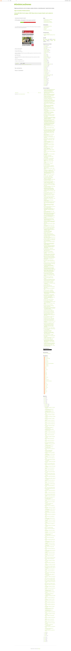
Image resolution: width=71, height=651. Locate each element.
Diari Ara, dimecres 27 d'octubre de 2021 (49, 524)
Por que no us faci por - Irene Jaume (49, 165)
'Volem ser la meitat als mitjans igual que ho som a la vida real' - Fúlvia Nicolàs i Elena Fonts (49, 222)
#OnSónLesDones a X (47, 20)
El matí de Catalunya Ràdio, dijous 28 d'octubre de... (50, 489)
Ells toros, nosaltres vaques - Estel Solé (49, 227)
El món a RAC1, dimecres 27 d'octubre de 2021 (50, 520)
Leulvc (46, 368)
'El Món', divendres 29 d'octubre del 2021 (49, 458)
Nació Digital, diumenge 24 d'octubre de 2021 (50, 586)
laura (45, 392)
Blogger (39, 648)
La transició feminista (47, 164)
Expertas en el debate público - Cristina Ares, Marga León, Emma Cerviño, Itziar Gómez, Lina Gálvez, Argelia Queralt (49, 131)
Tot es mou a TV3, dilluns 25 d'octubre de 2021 (50, 564)
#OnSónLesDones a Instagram (48, 19)
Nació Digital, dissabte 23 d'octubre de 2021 (49, 606)
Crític (44, 53)
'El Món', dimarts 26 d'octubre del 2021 (49, 547)
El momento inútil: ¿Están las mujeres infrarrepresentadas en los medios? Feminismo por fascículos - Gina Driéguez (49, 268)
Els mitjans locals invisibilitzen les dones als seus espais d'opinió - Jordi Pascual (49, 280)
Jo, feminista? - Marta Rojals (47, 155)
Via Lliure (45, 83)
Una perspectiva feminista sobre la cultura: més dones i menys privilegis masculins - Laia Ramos (49, 219)
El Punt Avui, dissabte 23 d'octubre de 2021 (50, 617)
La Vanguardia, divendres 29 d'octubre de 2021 (50, 466)
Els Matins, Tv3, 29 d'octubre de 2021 (50, 463)
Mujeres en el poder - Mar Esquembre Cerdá (49, 174)
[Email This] (20, 63)
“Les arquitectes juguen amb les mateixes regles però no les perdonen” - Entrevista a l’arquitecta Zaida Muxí (49, 118)
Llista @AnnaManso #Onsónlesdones (49, 319)
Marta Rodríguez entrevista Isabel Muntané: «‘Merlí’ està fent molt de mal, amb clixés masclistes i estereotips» (49, 271)
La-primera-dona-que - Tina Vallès (48, 334)
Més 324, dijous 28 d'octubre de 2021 (50, 473)
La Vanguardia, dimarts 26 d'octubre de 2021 (50, 543)
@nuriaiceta (46, 357)
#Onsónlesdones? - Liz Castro (48, 317)
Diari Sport (45, 55)
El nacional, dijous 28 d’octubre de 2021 (49, 470)
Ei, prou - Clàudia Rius (47, 284)
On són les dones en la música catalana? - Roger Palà (49, 185)
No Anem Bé (46, 39)
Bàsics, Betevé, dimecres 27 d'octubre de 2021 (50, 507)
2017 (45, 640)
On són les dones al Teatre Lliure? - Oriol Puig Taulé (49, 198)
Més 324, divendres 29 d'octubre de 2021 (50, 449)
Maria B (46, 374)
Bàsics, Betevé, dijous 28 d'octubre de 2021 (50, 477)
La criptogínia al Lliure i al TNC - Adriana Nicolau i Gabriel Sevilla (49, 345)
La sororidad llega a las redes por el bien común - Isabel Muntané (49, 302)
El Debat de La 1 (46, 58)
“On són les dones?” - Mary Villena (48, 338)
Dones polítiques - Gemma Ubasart (49, 158)
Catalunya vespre (46, 52)
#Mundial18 (45, 45)
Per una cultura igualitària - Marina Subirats (48, 278)
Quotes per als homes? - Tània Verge (49, 310)
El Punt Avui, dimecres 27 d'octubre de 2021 (50, 513)
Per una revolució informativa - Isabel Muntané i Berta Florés (49, 211)
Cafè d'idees (45, 49)
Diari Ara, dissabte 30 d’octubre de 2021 (49, 440)
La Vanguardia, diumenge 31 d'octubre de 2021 (50, 417)
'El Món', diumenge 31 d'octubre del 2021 (49, 413)
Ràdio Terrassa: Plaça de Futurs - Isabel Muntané (49, 275)
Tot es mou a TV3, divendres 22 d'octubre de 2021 (49, 628)
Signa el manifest (46, 27)
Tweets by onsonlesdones (46, 353)
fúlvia (45, 389)
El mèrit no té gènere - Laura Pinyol (48, 281)
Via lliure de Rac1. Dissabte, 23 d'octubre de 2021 (49, 610)
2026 (45, 397)
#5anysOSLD (23, 64)
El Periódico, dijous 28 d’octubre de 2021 (49, 486)
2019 (45, 638)
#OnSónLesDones (22, 4)
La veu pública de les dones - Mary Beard (49, 129)
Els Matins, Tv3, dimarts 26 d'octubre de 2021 (50, 552)
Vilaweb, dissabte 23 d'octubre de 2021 (49, 619)
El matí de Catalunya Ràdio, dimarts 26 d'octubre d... (50, 550)
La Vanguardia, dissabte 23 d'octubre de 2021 (50, 614)
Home (28, 92)
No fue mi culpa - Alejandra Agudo (48, 175)
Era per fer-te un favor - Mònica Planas (49, 226)
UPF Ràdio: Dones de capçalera (48, 309)
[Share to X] (22, 63)
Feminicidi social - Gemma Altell (48, 99)
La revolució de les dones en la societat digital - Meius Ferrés (49, 250)
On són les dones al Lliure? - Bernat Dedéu (49, 195)
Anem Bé (52, 40)
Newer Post (16, 92)
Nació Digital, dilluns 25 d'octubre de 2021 (50, 563)
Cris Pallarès (46, 364)
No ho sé (45, 79)
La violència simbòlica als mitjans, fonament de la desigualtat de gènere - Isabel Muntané (49, 266)
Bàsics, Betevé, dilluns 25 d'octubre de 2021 (50, 585)
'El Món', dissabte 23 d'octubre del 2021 (49, 616)
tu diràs (45, 85)
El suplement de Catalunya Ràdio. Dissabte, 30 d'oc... (49, 429)
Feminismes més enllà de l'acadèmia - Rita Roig (49, 145)
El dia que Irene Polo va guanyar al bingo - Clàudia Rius (49, 283)
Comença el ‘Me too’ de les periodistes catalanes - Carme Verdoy (49, 337)
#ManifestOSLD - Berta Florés (48, 285)
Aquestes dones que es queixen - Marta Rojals (49, 303)
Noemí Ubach (47, 379)
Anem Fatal (26, 64)
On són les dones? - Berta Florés (48, 304)
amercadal (46, 384)
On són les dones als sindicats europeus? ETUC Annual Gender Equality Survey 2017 (49, 202)
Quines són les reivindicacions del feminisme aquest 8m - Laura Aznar (49, 324)
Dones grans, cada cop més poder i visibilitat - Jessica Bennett (49, 96)
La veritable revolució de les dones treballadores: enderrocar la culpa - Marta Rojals (49, 326)
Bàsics (45, 48)
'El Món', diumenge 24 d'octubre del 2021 (49, 597)
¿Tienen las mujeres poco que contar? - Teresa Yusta (49, 225)
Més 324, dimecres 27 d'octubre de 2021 (49, 505)
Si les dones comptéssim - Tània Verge (49, 183)
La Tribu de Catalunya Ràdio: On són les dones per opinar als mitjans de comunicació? (49, 298)
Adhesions (45, 28)
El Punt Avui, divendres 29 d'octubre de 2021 (49, 456)
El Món (45, 59)
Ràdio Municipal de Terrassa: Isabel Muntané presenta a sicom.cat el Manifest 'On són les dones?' (49, 293)
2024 (45, 399)
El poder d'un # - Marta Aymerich (48, 135)
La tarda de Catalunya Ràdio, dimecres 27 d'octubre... (50, 509)
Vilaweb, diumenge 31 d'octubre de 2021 (49, 420)
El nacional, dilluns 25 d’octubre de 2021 (49, 559)
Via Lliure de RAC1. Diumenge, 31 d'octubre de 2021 (49, 409)
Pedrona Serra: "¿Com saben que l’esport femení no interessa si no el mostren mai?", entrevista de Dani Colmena (49, 214)
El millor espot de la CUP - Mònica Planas (49, 262)
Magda (46, 373)
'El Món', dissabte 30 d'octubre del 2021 (49, 435)
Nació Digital (45, 78)
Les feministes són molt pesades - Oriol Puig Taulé (49, 137)
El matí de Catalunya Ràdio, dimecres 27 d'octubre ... (50, 518)
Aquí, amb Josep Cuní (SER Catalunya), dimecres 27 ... (50, 511)
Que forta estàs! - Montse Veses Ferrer (49, 138)
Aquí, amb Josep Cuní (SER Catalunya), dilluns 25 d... (50, 573)
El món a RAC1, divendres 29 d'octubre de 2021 (50, 462)
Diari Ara (45, 54)
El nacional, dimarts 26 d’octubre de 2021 (49, 529)
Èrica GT (46, 383)
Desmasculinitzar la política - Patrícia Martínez (49, 150)
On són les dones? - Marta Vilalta (48, 282)
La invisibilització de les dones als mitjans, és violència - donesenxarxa (49, 112)
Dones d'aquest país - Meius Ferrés (49, 311)
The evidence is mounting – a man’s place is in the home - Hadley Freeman (49, 170)
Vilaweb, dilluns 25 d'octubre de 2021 (50, 583)
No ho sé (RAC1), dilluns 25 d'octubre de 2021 (50, 561)
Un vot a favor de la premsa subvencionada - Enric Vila (48, 331)
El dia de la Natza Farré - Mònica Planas (49, 327)
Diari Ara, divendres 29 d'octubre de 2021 (50, 464)
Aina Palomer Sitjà (47, 358)
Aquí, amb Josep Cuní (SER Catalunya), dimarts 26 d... (50, 545)
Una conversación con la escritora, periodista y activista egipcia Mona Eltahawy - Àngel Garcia (48, 106)
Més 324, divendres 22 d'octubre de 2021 (50, 630)
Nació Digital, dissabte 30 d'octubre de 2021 (49, 426)
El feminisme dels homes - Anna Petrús (49, 114)
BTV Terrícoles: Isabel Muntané (48, 272)
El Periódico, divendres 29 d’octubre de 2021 (50, 452)
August (46, 632)
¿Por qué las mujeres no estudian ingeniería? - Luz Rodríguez (48, 178)
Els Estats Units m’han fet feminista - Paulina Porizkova (49, 200)
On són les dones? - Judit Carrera (48, 276)
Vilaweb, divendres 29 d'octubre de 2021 (49, 468)
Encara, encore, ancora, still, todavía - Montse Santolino (49, 134)
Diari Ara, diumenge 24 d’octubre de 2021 (50, 603)
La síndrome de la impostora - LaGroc (49, 322)
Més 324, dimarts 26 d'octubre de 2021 (49, 538)
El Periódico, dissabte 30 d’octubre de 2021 (50, 433)
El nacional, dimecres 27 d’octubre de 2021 (50, 500)
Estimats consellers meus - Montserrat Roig (49, 288)
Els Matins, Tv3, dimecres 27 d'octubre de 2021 (50, 522)
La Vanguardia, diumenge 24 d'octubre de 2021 (50, 596)
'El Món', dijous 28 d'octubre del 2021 (50, 487)
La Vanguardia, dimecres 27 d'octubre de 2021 (50, 526)
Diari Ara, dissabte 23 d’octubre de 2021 (49, 621)
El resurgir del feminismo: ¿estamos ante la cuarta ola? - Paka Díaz (49, 179)
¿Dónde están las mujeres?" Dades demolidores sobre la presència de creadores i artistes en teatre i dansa (49, 189)
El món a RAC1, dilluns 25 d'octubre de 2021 (50, 576)
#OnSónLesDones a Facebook (48, 22)
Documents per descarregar (48, 30)
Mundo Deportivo (46, 75)
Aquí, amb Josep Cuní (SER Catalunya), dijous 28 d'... (50, 484)
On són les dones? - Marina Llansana (49, 294)
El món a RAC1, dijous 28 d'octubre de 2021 (50, 490)
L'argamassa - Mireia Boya (47, 113)
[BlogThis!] (21, 63)
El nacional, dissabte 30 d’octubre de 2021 (50, 424)
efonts (46, 388)
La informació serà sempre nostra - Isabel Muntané (49, 157)
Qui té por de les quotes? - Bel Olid (49, 299)
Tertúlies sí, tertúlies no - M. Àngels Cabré (49, 238)
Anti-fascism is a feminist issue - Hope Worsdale (49, 140)
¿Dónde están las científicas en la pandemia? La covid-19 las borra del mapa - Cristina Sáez (49, 92)
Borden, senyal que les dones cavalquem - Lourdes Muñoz (49, 110)
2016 (45, 641)
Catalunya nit (45, 51)
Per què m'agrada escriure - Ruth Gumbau (48, 162)
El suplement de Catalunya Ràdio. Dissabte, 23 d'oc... (49, 608)
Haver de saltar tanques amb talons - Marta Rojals (49, 146)
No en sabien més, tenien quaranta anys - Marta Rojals (49, 336)
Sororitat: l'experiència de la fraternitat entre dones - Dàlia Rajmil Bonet (49, 215)
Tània (45, 382)
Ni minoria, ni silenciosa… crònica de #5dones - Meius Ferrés (49, 306)
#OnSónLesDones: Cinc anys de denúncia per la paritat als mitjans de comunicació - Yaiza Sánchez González (49, 308)
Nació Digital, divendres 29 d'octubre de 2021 (50, 443)
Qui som (45, 29)
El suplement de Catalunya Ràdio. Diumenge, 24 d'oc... (49, 590)
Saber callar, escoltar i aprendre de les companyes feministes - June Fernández (49, 254)
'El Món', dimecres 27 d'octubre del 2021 (49, 516)
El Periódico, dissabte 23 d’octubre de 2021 (50, 612)
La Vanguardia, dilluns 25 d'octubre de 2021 (50, 582)
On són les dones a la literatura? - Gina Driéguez (49, 217)
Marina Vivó (46, 377)
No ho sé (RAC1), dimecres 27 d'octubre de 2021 (49, 498)
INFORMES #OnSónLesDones (48, 26)
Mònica (46, 372)
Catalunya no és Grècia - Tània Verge (49, 318)
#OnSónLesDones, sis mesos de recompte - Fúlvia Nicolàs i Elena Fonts (49, 234)
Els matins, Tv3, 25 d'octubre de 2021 (50, 579)
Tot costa (45, 81)
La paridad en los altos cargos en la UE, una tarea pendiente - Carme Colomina (49, 100)
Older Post (39, 92)
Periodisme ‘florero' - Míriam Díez (48, 248)
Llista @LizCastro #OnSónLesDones (49, 320)
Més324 (45, 76)
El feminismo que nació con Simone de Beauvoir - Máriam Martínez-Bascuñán (49, 94)
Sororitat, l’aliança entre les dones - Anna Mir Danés (49, 190)
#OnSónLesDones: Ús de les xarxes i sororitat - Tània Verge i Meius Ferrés (49, 274)
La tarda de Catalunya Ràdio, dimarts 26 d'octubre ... (50, 541)
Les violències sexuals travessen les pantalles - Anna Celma (49, 141)
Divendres (45, 56)
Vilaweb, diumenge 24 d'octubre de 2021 (49, 601)
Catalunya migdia (46, 50)
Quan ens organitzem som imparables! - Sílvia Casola (49, 287)
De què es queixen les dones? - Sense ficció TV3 (49, 133)
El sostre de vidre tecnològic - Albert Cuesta (49, 128)
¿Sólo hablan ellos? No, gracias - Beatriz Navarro (49, 224)
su (45, 393)
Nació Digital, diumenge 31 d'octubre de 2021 (50, 407)
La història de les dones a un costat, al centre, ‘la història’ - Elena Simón (49, 102)
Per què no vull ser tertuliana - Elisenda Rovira (49, 242)
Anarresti (46, 359)
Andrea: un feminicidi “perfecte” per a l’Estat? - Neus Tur (49, 167)
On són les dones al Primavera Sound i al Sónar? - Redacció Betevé (49, 207)
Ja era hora (47, 41)
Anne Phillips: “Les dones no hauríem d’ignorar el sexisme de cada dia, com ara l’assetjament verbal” (49, 172)
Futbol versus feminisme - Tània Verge (49, 312)
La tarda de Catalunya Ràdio (48, 74)
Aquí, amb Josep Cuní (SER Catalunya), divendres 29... (50, 454)
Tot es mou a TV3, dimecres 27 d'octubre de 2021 (49, 504)
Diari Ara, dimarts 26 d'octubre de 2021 (49, 556)
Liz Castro (46, 369)
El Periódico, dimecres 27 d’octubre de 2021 (50, 515)
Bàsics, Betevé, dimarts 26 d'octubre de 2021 (50, 530)
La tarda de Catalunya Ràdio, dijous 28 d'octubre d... (50, 478)
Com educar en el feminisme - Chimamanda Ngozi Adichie (48, 231)
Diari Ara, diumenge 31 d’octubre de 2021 (50, 422)
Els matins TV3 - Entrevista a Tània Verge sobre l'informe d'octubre (49, 264)
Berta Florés (46, 362)
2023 (45, 400)
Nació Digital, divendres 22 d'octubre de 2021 (50, 623)
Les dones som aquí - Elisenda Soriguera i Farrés (49, 151)
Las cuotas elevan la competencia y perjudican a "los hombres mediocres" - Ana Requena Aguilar (49, 229)
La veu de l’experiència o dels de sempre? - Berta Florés (48, 148)
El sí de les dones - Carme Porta (48, 300)
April (45, 634)
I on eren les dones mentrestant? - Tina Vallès (49, 126)
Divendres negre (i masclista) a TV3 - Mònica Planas (49, 258)
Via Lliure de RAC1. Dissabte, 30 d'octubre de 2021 (49, 428)
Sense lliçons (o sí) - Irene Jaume (48, 251)
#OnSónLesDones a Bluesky (48, 21)
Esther (46, 367)
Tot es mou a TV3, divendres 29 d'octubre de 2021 (49, 445)
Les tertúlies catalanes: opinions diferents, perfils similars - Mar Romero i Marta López (49, 314)
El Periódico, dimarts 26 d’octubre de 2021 (50, 539)
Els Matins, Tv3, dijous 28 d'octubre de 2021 (50, 492)
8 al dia (45, 46)
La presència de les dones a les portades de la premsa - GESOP (49, 236)
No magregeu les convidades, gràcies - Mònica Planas (49, 116)
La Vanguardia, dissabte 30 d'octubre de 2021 (50, 437)
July (45, 633)
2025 (45, 398)
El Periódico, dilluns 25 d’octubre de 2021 (49, 569)
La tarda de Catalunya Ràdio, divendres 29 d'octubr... (49, 451)
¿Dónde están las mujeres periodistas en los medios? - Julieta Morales (49, 98)
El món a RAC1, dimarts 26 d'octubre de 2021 (50, 554)
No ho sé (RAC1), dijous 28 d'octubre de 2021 (50, 472)
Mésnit (45, 77)
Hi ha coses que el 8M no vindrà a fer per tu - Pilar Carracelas (49, 329)
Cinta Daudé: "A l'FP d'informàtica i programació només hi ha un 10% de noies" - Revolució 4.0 (49, 333)
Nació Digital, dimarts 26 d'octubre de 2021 (50, 536)
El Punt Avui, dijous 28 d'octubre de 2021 (49, 482)
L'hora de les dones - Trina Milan (48, 290)
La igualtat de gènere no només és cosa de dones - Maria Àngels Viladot (49, 182)
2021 (45, 403)
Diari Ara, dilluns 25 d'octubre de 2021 (50, 580)
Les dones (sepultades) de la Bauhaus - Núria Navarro (49, 109)
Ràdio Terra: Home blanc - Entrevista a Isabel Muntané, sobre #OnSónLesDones (49, 257)
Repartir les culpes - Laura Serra (48, 163)
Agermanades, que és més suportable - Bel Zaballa (49, 154)
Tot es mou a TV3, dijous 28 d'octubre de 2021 (50, 475)
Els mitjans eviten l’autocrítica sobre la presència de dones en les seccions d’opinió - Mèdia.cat (49, 244)
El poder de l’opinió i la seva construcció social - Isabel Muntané (49, 240)
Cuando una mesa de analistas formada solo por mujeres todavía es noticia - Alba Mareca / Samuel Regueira (49, 90)
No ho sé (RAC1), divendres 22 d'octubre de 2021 (49, 625)
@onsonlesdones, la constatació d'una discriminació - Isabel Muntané (49, 296)
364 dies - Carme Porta (47, 232)
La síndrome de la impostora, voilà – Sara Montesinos (49, 321)
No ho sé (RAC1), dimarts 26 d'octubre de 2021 (50, 532)
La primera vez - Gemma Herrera (48, 159)
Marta (46, 378)
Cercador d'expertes (47, 33)
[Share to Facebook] (23, 63)
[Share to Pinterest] (24, 63)
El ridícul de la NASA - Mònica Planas (49, 107)
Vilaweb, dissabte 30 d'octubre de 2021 (49, 438)
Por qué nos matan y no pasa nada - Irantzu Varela (49, 143)
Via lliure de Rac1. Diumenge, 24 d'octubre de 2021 (49, 594)
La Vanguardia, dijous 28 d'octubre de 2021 (50, 495)
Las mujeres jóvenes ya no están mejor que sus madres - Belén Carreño (49, 197)
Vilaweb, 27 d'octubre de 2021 (49, 527)
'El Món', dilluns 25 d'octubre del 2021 (50, 578)
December (46, 404)
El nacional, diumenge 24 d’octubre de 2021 (50, 588)
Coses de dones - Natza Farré (48, 176)
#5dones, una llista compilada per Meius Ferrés (49, 35)
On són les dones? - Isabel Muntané (49, 291)
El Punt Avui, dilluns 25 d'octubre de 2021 (49, 571)
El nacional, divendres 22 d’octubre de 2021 (50, 627)
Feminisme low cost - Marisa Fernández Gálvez (49, 104)
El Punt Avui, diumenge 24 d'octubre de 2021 (49, 599)
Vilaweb (45, 84)
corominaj (46, 387)
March (46, 635)
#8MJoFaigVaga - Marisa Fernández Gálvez (49, 160)
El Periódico (29, 64)
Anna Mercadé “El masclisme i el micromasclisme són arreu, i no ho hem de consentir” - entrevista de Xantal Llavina (49, 209)
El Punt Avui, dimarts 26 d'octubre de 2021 (50, 549)
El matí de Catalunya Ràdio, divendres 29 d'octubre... (50, 460)
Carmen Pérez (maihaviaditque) (49, 363)
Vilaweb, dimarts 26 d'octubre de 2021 (50, 557)
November (46, 405)
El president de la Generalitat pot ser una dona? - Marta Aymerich (49, 237)
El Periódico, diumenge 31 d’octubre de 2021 (50, 415)
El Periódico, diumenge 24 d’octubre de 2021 (50, 592)
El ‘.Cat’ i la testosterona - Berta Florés (49, 316)
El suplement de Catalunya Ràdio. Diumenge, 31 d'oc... (49, 411)
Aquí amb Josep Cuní (47, 47)
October (46, 406)
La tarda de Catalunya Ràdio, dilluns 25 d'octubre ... (50, 567)
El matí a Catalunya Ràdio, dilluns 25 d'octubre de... (49, 575)
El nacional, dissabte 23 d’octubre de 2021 (50, 605)
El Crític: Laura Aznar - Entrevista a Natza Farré (49, 261)
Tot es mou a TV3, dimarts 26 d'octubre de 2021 (49, 534)
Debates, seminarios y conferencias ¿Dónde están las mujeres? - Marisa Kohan (49, 205)
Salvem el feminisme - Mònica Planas (49, 255)
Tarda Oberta (46, 80)
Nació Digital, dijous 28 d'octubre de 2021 (50, 480)
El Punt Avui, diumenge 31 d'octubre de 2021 (49, 418)
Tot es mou (45, 82)
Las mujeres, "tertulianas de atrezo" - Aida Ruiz (49, 252)
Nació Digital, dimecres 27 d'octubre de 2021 (50, 502)
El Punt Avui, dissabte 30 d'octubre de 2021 (50, 431)
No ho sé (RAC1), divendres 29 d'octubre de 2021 (49, 447)
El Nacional (45, 60)
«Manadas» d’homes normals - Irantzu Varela (49, 168)
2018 (45, 639)
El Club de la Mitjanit (46, 57)
